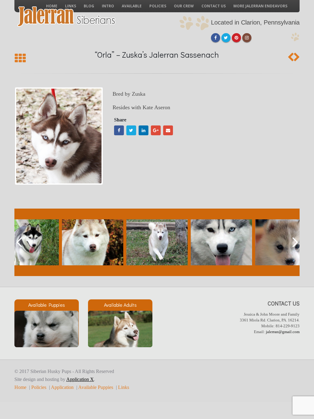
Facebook (119, 130)
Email (168, 130)
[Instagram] (246, 37)
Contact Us (213, 6)
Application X (80, 379)
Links (123, 387)
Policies (157, 6)
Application (62, 387)
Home (20, 387)
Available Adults (120, 305)
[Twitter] (226, 37)
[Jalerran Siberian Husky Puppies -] (66, 16)
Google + (156, 130)
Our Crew (184, 6)
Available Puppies (46, 305)
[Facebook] (215, 37)
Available (132, 6)
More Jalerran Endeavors (260, 6)
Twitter (131, 130)
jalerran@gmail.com (283, 331)
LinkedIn (143, 130)
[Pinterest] (236, 37)
